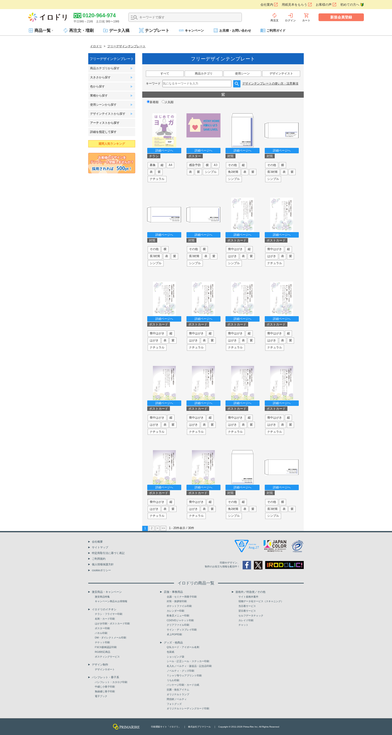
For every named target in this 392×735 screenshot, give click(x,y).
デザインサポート (105, 669)
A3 (215, 165)
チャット (243, 624)
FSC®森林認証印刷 (106, 647)
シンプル (211, 172)
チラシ (154, 156)
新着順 (154, 102)
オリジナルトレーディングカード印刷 (188, 708)
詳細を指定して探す (103, 132)
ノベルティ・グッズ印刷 (180, 670)
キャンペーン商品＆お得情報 (111, 601)
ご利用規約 (98, 558)
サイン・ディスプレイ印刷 (182, 629)
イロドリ (96, 46)
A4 (170, 165)
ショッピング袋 (175, 656)
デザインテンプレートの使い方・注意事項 (270, 83)
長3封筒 (272, 172)
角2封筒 (233, 172)
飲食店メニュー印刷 (178, 615)
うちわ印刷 (173, 680)
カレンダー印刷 (175, 610)
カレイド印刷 (245, 620)
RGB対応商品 (102, 652)
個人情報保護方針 (103, 564)
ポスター (194, 156)
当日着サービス (247, 606)
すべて (164, 73)
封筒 (230, 156)
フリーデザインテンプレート (126, 46)
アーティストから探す (105, 122)
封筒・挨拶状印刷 (177, 601)
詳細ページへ (164, 150)
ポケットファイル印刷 (179, 606)
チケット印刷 (102, 642)
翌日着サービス (247, 610)
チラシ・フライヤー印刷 (108, 614)
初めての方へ (349, 4)
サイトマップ (100, 547)
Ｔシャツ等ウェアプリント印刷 (184, 675)
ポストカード (236, 240)
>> (163, 528)
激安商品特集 (102, 596)
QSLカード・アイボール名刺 (183, 647)
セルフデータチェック (250, 615)
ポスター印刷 (102, 628)
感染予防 (195, 165)
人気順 (169, 102)
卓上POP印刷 (174, 634)
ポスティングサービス (107, 656)
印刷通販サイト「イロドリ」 (166, 726)
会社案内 (266, 4)
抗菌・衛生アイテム (178, 689)
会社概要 (97, 541)
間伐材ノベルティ (177, 699)
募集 (153, 165)
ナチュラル (157, 179)
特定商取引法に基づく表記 (108, 553)
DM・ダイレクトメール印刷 (110, 637)
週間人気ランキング (111, 143)
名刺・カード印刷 (105, 618)
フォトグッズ (174, 704)
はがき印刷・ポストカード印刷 (112, 623)
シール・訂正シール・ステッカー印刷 (188, 661)
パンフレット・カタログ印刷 (111, 682)
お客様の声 (324, 4)
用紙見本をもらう (294, 4)
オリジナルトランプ (178, 694)
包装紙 (170, 652)
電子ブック (101, 696)
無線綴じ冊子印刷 (105, 691)
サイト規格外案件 (248, 596)
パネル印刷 (101, 633)
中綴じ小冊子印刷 (105, 686)
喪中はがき (235, 249)
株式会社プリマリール (199, 726)
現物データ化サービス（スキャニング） (260, 601)
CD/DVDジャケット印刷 (180, 620)
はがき (232, 256)
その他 (232, 165)
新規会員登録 (341, 17)
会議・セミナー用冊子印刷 (182, 596)
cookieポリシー (101, 570)
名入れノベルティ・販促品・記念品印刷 (189, 666)
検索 (134, 17)
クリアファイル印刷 (178, 624)
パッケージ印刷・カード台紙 (183, 684)
